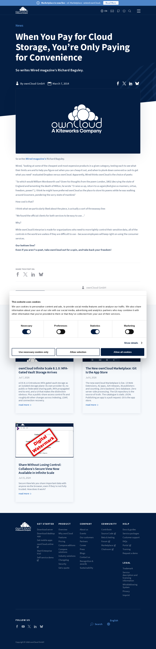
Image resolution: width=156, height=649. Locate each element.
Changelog (63, 559)
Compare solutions (62, 550)
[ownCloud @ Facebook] (17, 626)
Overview (62, 529)
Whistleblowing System (130, 586)
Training (127, 549)
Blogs (82, 553)
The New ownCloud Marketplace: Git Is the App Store (111, 370)
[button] (114, 620)
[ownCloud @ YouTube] (23, 626)
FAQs (125, 541)
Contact (112, 11)
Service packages (131, 533)
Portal (125, 545)
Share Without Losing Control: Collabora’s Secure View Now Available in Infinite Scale (40, 468)
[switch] (61, 331)
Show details (131, 342)
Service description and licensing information (130, 576)
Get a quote (63, 567)
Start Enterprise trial (44, 552)
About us (84, 529)
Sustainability (86, 567)
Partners (84, 541)
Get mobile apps (44, 540)
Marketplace (107, 545)
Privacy (126, 591)
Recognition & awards (86, 562)
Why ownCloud (65, 533)
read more (24, 404)
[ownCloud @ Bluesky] (137, 83)
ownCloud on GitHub (118, 11)
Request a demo (130, 553)
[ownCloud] (22, 10)
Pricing (61, 541)
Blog (124, 11)
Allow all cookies (123, 352)
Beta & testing (108, 537)
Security (62, 563)
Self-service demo (45, 557)
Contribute (106, 529)
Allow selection (78, 352)
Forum (104, 541)
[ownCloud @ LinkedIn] (35, 626)
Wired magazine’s (36, 158)
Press (82, 549)
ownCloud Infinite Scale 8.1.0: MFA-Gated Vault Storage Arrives (43, 370)
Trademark (128, 568)
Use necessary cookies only (33, 352)
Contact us (85, 557)
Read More (111, 2)
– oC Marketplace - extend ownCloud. (71, 2)
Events (83, 533)
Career (83, 545)
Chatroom (106, 549)
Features (62, 537)
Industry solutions (66, 555)
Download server (45, 529)
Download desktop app (46, 535)
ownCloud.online (45, 544)
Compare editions (66, 545)
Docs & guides (129, 529)
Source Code (107, 533)
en (106, 10)
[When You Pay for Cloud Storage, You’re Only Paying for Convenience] (118, 83)
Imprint (126, 595)
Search (129, 11)
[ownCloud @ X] (29, 626)
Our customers (87, 537)
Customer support (131, 537)
